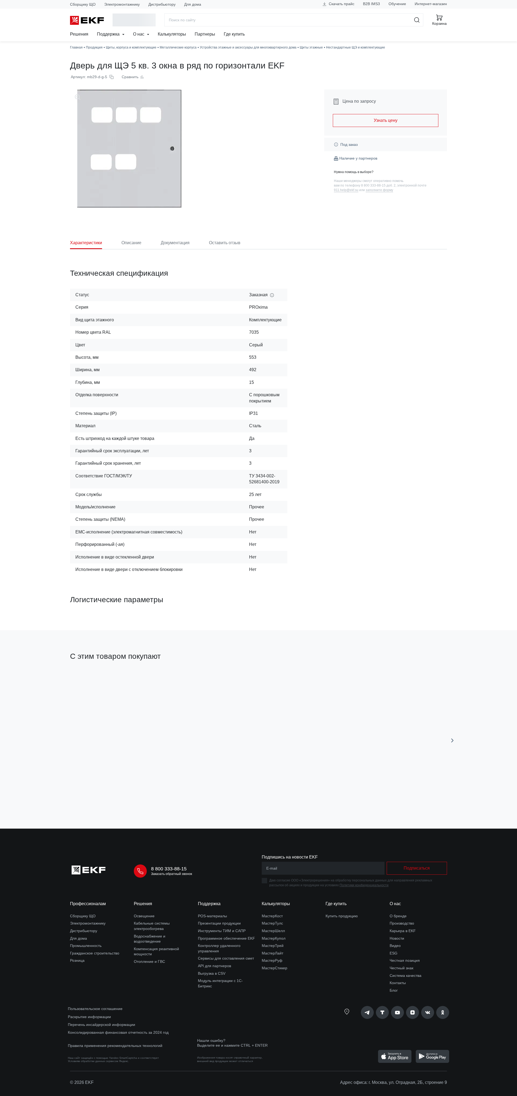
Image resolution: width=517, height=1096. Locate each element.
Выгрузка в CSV (211, 973)
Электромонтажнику (122, 4)
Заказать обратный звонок (171, 874)
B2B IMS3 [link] (371, 4)
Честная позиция (405, 960)
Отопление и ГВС (149, 961)
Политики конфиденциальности (364, 885)
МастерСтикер (274, 968)
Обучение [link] (397, 4)
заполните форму (379, 190)
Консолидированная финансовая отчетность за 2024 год (118, 1032)
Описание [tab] (131, 242)
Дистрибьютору (162, 4)
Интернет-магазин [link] (431, 4)
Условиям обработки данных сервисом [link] (93, 1061)
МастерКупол (273, 938)
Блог (394, 990)
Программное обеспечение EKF (226, 938)
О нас (139, 34)
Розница (77, 960)
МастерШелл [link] (273, 931)
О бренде (398, 916)
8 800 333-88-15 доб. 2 (378, 185)
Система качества (405, 975)
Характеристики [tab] (86, 242)
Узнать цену (385, 120)
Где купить (234, 34)
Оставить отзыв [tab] (224, 242)
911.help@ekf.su (346, 190)
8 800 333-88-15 (169, 868)
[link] (367, 1012)
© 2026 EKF (82, 1082)
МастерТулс (272, 923)
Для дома (192, 4)
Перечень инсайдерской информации (101, 1024)
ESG (393, 953)
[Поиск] (417, 19)
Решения (79, 34)
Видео (395, 945)
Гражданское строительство (94, 953)
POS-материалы (212, 916)
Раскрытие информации (89, 1017)
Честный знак (401, 968)
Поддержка (109, 34)
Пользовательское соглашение (95, 1009)
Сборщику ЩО (83, 4)
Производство (402, 923)
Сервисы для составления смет (226, 958)
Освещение (144, 916)
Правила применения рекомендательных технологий (115, 1045)
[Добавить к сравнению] (149, 794)
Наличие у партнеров (358, 158)
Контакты (398, 983)
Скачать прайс (341, 4)
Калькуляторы (172, 34)
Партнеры (205, 34)
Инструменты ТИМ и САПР (222, 931)
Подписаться (101, 794)
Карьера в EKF (403, 931)
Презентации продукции (219, 923)
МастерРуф (272, 960)
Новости (397, 938)
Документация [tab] (175, 242)
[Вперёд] (452, 740)
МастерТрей (273, 945)
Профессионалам (88, 903)
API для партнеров (214, 966)
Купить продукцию (342, 916)
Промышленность (86, 945)
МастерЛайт (272, 953)
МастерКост (272, 916)
